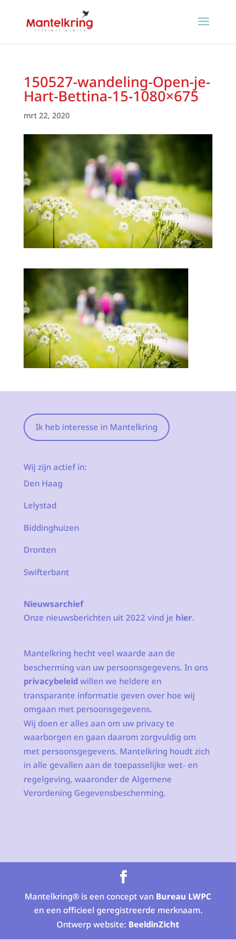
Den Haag (43, 483)
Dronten (40, 549)
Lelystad (40, 505)
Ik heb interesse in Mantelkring (97, 426)
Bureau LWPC (183, 896)
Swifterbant (46, 571)
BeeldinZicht (153, 924)
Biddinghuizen (51, 527)
